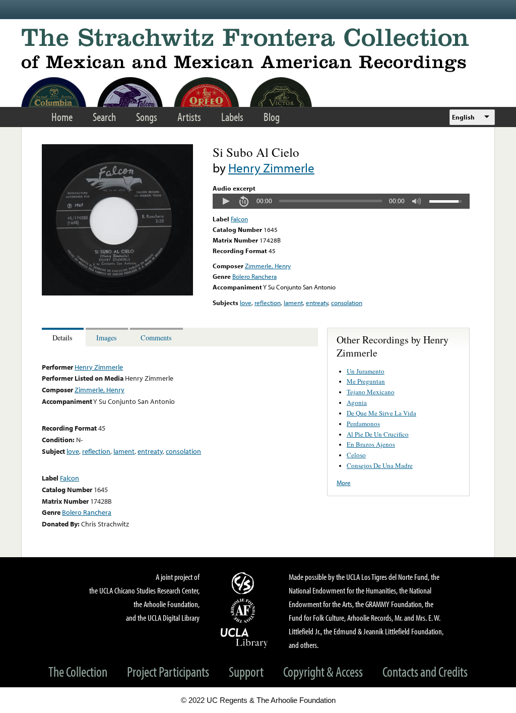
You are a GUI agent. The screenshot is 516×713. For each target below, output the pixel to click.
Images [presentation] (106, 337)
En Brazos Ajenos (371, 444)
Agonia (357, 402)
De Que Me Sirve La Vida (381, 413)
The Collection (77, 671)
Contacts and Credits (425, 671)
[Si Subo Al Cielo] (117, 293)
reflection (267, 303)
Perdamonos (363, 423)
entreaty (317, 303)
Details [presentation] (62, 337)
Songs (146, 116)
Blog (272, 116)
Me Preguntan (366, 381)
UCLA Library (244, 637)
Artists (189, 116)
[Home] (258, 50)
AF (244, 610)
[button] (226, 201)
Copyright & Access (323, 671)
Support (246, 671)
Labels (232, 116)
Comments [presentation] (156, 337)
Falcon (239, 219)
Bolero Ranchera (254, 276)
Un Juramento (365, 371)
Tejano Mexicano (371, 391)
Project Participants (168, 671)
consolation (346, 303)
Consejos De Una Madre (380, 465)
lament (293, 303)
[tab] (64, 337)
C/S (244, 583)
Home (62, 116)
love (245, 303)
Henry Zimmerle (271, 167)
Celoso (356, 454)
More (344, 483)
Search (104, 116)
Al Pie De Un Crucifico (378, 434)
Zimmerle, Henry (268, 266)
